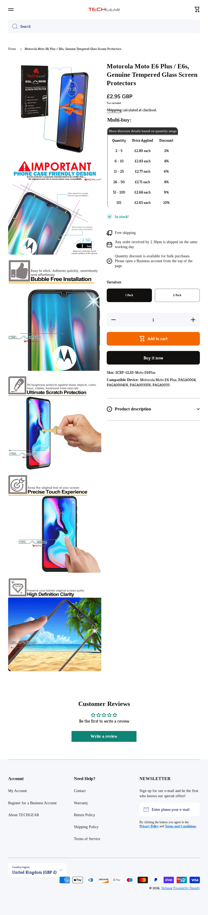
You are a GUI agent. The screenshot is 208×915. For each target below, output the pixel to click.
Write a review (104, 736)
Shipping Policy (86, 827)
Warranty (81, 803)
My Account (17, 791)
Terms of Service (87, 839)
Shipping (114, 110)
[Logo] (104, 9)
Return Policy (84, 815)
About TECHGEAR (23, 815)
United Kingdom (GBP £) (34, 872)
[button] (197, 9)
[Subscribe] (193, 809)
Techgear (167, 888)
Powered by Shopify (186, 888)
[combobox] (104, 26)
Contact (80, 791)
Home (12, 49)
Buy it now (153, 358)
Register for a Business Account (32, 803)
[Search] (13, 26)
